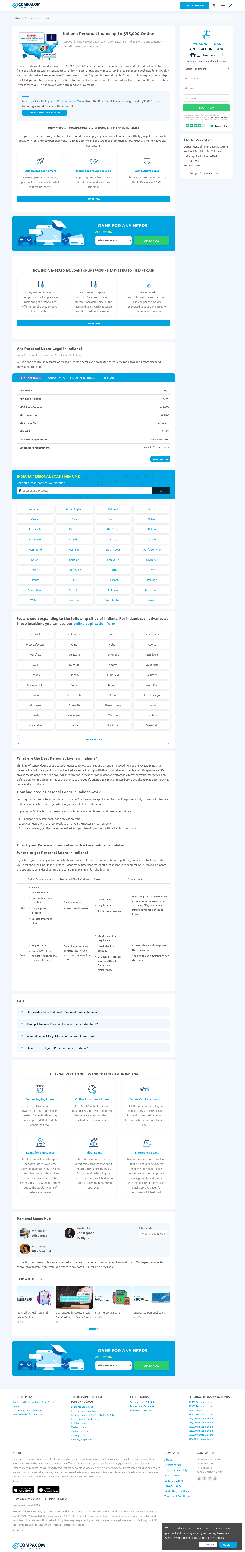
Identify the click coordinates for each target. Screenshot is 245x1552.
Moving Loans (78, 1435)
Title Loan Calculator (141, 1410)
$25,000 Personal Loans (201, 1430)
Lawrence (152, 559)
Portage (152, 579)
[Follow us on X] (210, 1478)
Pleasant (113, 579)
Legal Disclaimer (174, 1480)
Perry (35, 579)
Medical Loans (78, 1427)
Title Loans (107, 377)
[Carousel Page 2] (97, 1329)
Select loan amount (113, 240)
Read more (208, 1544)
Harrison (74, 549)
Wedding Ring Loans (82, 1439)
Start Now (94, 198)
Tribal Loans (93, 1152)
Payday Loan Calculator (142, 1406)
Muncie (35, 569)
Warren (74, 600)
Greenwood (152, 539)
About (168, 1459)
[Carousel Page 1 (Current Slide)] (92, 1329)
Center (35, 519)
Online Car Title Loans (144, 1099)
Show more (93, 739)
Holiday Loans (78, 1423)
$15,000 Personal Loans (201, 1422)
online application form (94, 623)
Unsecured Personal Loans (149, 1312)
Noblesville (74, 569)
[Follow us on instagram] (199, 1478)
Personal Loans (32, 18)
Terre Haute (152, 589)
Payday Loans (55, 377)
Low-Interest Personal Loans (27, 1410)
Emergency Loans (147, 1152)
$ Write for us (172, 1464)
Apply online (160, 459)
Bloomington (74, 509)
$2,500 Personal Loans (200, 1401)
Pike (74, 579)
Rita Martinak (42, 1251)
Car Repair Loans (80, 1431)
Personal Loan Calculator (143, 1401)
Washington (113, 600)
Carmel (152, 509)
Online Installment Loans (92, 1099)
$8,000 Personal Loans (200, 1410)
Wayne (152, 600)
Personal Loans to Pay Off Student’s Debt (93, 1414)
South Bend (35, 589)
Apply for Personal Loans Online (65, 101)
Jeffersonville (152, 549)
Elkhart (151, 519)
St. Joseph (113, 589)
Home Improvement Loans (85, 1419)
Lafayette (113, 559)
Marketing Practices (176, 1491)
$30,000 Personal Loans (201, 1434)
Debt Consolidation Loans (84, 1410)
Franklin (74, 539)
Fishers (152, 529)
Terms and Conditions (177, 1496)
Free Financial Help (176, 1470)
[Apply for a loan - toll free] (215, 6)
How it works (172, 1475)
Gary (113, 539)
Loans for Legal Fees (82, 1406)
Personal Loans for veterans (27, 1414)
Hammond (35, 549)
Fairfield (74, 529)
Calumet (113, 509)
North (113, 569)
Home (18, 18)
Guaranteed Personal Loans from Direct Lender (33, 1404)
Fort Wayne (35, 539)
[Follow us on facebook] (204, 1478)
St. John (74, 589)
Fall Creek (113, 529)
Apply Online (194, 5)
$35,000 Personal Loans (201, 1438)
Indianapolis (113, 549)
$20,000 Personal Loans (201, 1426)
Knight (35, 559)
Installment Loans (82, 377)
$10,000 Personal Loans (201, 1418)
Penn (152, 569)
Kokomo (74, 559)
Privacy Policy (214, 117)
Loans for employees (40, 1152)
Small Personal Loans (107, 1312)
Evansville (35, 529)
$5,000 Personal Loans (200, 1406)
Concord (113, 519)
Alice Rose (39, 1235)
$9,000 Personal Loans (200, 1414)
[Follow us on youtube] (215, 1478)
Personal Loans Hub (153, 1233)
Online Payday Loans (40, 1099)
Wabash (35, 600)
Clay (74, 519)
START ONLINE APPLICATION (45, 112)
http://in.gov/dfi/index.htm (201, 173)
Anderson (35, 509)
